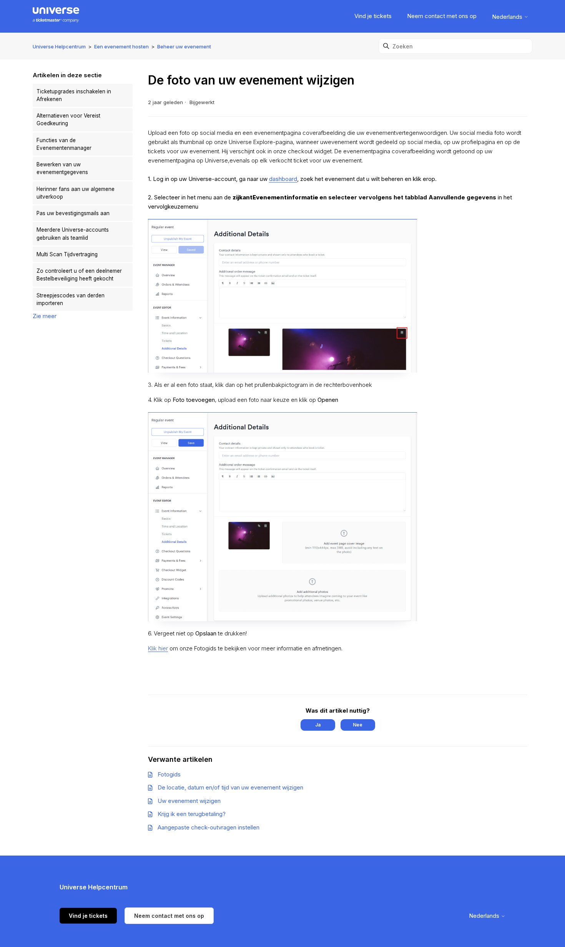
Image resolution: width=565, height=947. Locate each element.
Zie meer (44, 316)
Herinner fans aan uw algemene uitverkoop (76, 193)
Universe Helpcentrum (59, 46)
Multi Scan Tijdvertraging (67, 254)
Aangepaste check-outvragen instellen (208, 827)
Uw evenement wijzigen (189, 800)
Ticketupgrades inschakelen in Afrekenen (74, 95)
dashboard (283, 178)
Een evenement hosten (121, 46)
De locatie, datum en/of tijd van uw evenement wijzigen (230, 787)
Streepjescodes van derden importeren (71, 299)
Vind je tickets (373, 16)
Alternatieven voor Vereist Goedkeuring (68, 119)
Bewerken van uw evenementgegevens (62, 168)
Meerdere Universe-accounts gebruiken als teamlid (73, 233)
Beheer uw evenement (184, 46)
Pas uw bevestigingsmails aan (73, 213)
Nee (357, 725)
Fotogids (169, 774)
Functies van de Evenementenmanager (64, 144)
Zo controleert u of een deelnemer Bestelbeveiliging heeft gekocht (79, 275)
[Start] (56, 16)
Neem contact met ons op (442, 16)
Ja (318, 725)
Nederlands (508, 16)
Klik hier (158, 648)
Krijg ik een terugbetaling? (192, 814)
